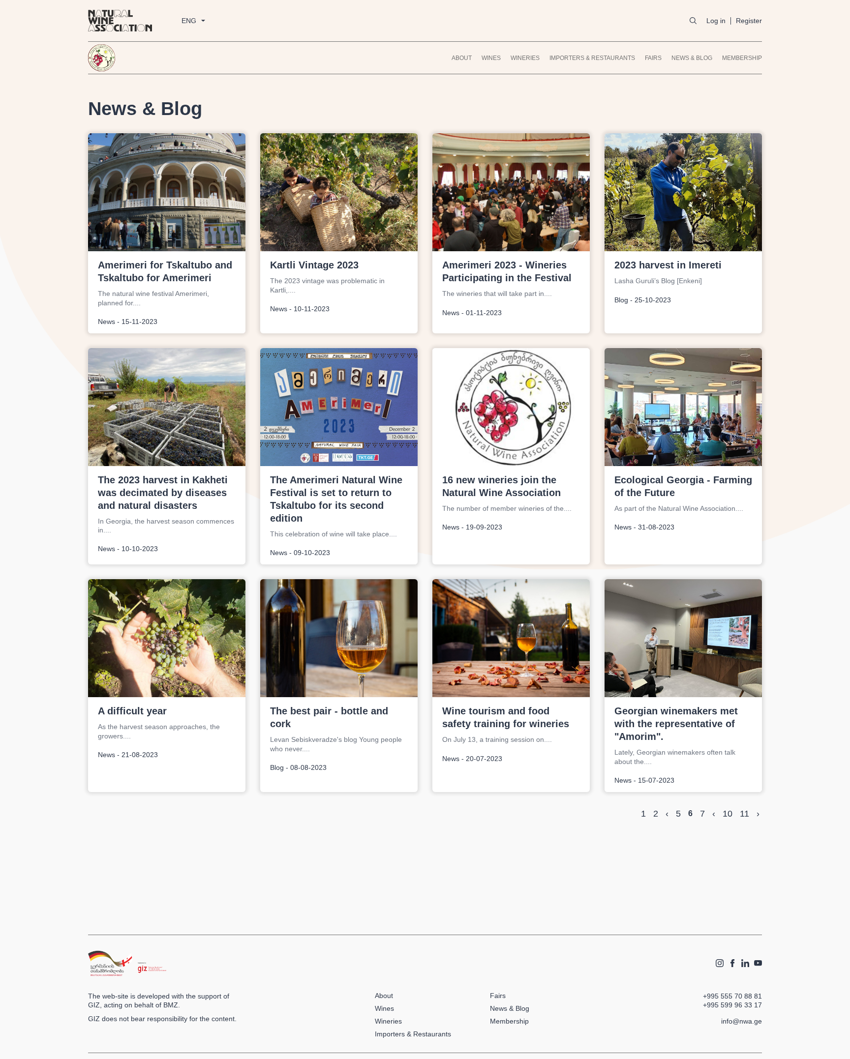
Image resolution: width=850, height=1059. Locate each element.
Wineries (525, 58)
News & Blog (691, 58)
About (462, 58)
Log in (716, 21)
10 (727, 814)
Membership (742, 58)
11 (744, 814)
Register (749, 21)
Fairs (653, 58)
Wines (491, 58)
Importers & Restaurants (592, 58)
